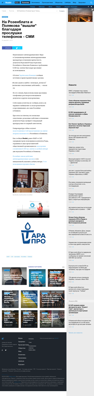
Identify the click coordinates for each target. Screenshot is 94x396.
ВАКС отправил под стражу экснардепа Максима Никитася (80, 91)
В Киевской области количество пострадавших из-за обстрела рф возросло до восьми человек (80, 322)
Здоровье (81, 2)
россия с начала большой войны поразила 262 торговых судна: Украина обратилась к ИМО (80, 172)
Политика (25, 2)
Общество (59, 2)
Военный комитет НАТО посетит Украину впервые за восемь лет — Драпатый (80, 160)
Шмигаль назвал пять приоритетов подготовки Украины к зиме (77, 149)
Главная (4, 11)
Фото (50, 7)
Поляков (30, 256)
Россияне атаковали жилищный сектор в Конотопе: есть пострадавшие (80, 184)
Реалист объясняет (71, 7)
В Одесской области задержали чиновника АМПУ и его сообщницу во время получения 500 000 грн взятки (80, 255)
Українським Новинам (27, 75)
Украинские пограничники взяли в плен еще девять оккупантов (80, 243)
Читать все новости (75, 333)
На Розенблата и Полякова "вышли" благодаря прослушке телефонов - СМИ (28, 11)
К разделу (62, 11)
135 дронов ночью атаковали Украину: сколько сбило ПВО (79, 278)
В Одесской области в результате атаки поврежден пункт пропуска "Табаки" (79, 289)
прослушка (17, 256)
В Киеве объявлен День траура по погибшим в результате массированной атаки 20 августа (80, 232)
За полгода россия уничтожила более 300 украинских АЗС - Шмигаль (79, 137)
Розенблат (23, 256)
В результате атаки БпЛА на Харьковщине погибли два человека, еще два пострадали (79, 267)
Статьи (32, 7)
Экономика (35, 2)
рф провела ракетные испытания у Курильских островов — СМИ (80, 208)
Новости (7, 270)
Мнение (42, 7)
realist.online (17, 382)
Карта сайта (5, 374)
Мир (74, 2)
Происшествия (47, 2)
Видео (58, 7)
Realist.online (12, 376)
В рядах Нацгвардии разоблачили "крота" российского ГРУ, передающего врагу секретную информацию (80, 196)
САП (12, 256)
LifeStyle (68, 2)
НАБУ (8, 256)
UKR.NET (56, 338)
